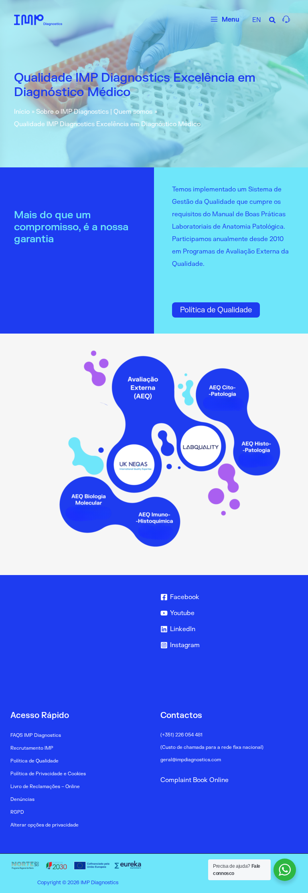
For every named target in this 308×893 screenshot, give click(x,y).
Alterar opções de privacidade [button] (44, 825)
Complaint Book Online (194, 780)
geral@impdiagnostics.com (190, 760)
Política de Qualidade (216, 310)
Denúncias (22, 799)
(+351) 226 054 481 (181, 735)
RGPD (17, 812)
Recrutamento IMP (31, 748)
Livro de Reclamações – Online (45, 787)
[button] (272, 21)
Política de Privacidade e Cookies (48, 774)
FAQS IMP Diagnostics (35, 735)
